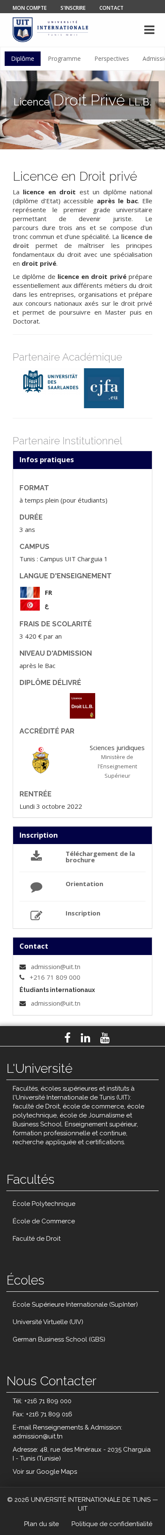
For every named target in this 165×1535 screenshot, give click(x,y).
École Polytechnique (44, 1204)
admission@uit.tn (55, 966)
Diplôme (22, 58)
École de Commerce (44, 1221)
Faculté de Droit (36, 1238)
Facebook (67, 1037)
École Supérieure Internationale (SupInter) (75, 1304)
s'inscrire (72, 7)
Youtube (105, 1037)
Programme (64, 58)
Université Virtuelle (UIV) (48, 1322)
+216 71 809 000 (55, 977)
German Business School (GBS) (59, 1339)
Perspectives (111, 58)
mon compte (30, 7)
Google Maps (56, 1471)
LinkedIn (85, 1037)
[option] (50, 381)
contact (111, 7)
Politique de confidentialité (112, 1524)
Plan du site (41, 1524)
